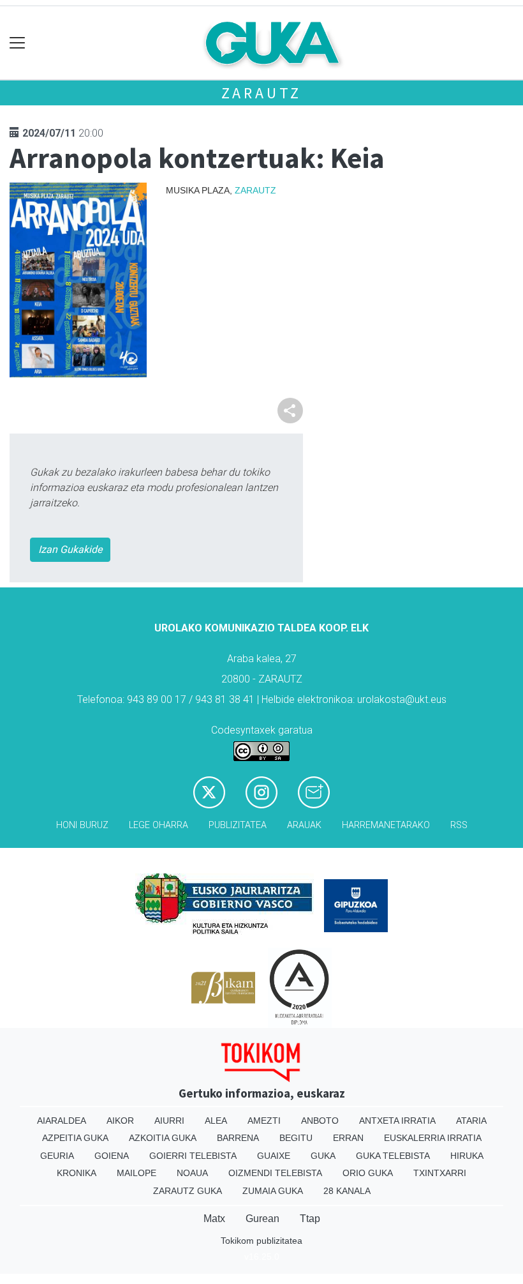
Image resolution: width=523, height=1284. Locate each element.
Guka (323, 1156)
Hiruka (466, 1156)
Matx (214, 1218)
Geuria (57, 1156)
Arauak (304, 825)
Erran (348, 1138)
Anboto (320, 1120)
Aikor (120, 1120)
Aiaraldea (61, 1120)
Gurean (262, 1218)
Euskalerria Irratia (433, 1138)
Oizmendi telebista (275, 1173)
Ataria (471, 1120)
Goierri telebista (193, 1156)
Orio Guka (368, 1173)
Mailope (136, 1173)
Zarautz (261, 93)
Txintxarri (439, 1173)
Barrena (238, 1138)
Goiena (111, 1156)
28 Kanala (347, 1191)
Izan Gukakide (70, 549)
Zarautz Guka (187, 1191)
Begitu (296, 1138)
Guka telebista (393, 1156)
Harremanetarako (386, 825)
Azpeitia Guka (75, 1138)
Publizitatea (238, 825)
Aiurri (169, 1120)
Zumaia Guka (272, 1191)
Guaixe (273, 1156)
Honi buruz (82, 825)
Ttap (310, 1218)
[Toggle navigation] (17, 43)
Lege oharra (158, 825)
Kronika (76, 1173)
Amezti (264, 1120)
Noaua (192, 1173)
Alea (216, 1120)
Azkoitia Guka (162, 1138)
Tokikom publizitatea (261, 1240)
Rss (459, 825)
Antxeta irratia (397, 1120)
